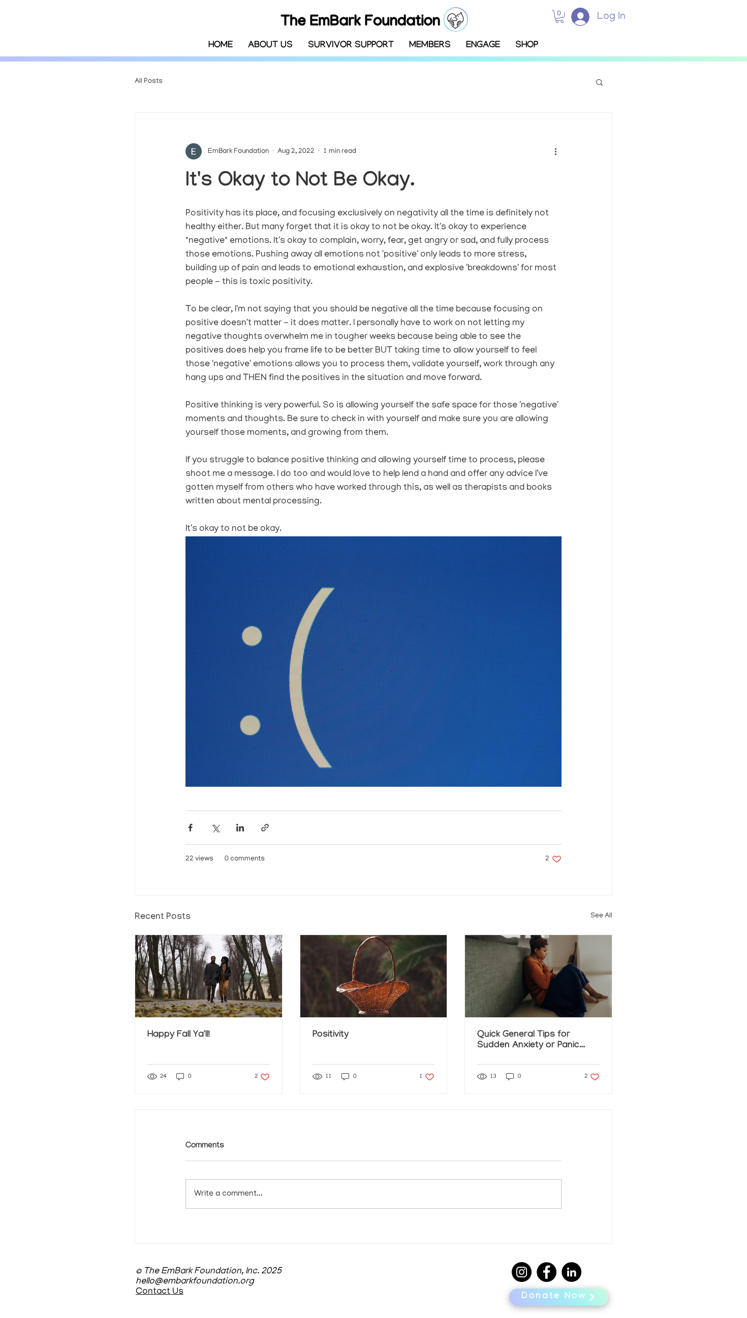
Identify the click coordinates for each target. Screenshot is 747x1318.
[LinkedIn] (571, 1272)
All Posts (149, 81)
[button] (429, 46)
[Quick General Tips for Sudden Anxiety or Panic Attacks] (538, 976)
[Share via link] (265, 827)
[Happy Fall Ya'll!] (208, 976)
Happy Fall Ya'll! (178, 1035)
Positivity (331, 1035)
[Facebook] (546, 1272)
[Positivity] (373, 976)
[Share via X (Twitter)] (215, 827)
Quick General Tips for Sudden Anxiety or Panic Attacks (528, 1040)
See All (601, 916)
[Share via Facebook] (190, 827)
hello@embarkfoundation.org (195, 1282)
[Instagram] (522, 1272)
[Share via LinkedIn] (240, 827)
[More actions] (555, 151)
